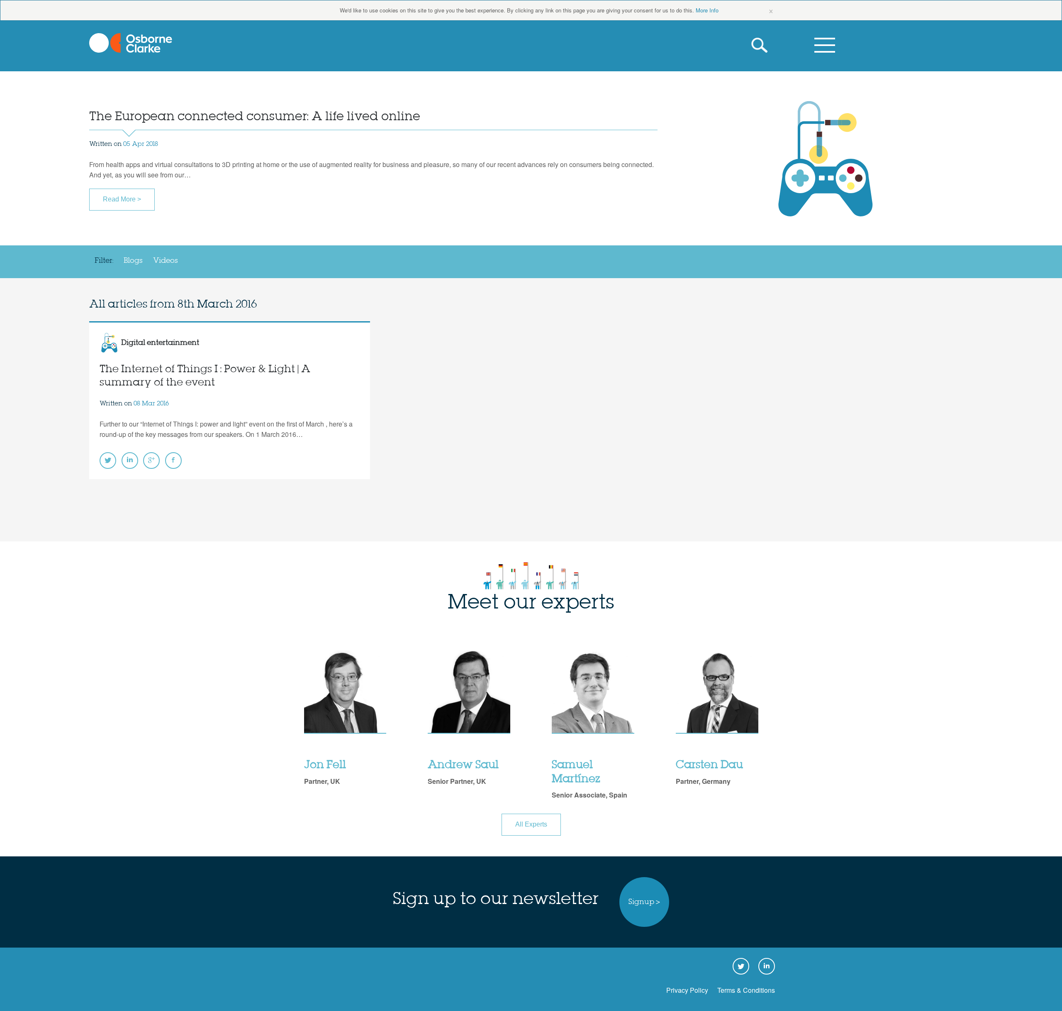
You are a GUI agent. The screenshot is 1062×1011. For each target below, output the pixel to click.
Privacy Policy (687, 990)
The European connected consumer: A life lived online (254, 116)
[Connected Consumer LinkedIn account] (130, 460)
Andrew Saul (463, 765)
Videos (165, 260)
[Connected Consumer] (130, 43)
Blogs (133, 260)
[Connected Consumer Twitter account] (108, 460)
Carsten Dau (709, 765)
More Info (707, 10)
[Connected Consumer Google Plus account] (151, 460)
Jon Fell (325, 765)
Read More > (122, 199)
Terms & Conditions (746, 990)
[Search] (761, 45)
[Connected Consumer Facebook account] (173, 460)
